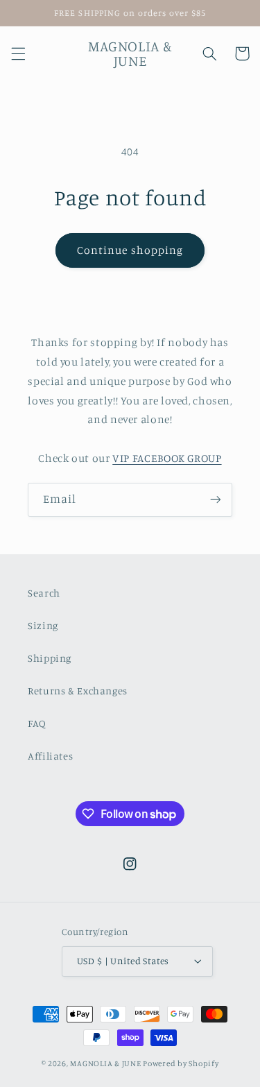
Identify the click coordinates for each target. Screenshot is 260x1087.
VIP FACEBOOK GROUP (166, 458)
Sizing (43, 625)
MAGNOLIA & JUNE (105, 1063)
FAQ (37, 723)
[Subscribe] (216, 500)
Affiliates (50, 756)
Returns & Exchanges (78, 690)
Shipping (49, 658)
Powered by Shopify (180, 1063)
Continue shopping (130, 250)
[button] (18, 53)
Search (44, 593)
